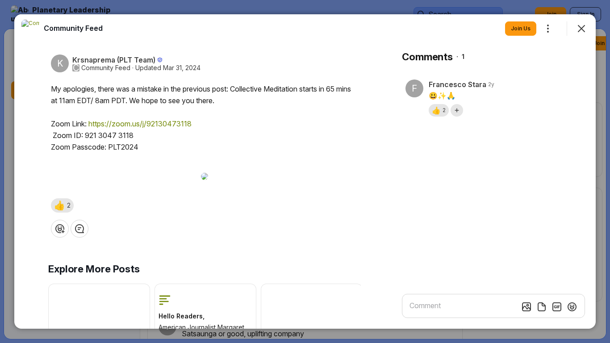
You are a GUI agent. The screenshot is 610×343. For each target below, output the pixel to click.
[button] (62, 205)
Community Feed (105, 67)
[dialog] (305, 171)
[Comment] (79, 229)
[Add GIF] (557, 307)
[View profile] (30, 29)
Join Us (521, 28)
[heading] (73, 28)
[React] (59, 228)
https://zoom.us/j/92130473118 (140, 123)
